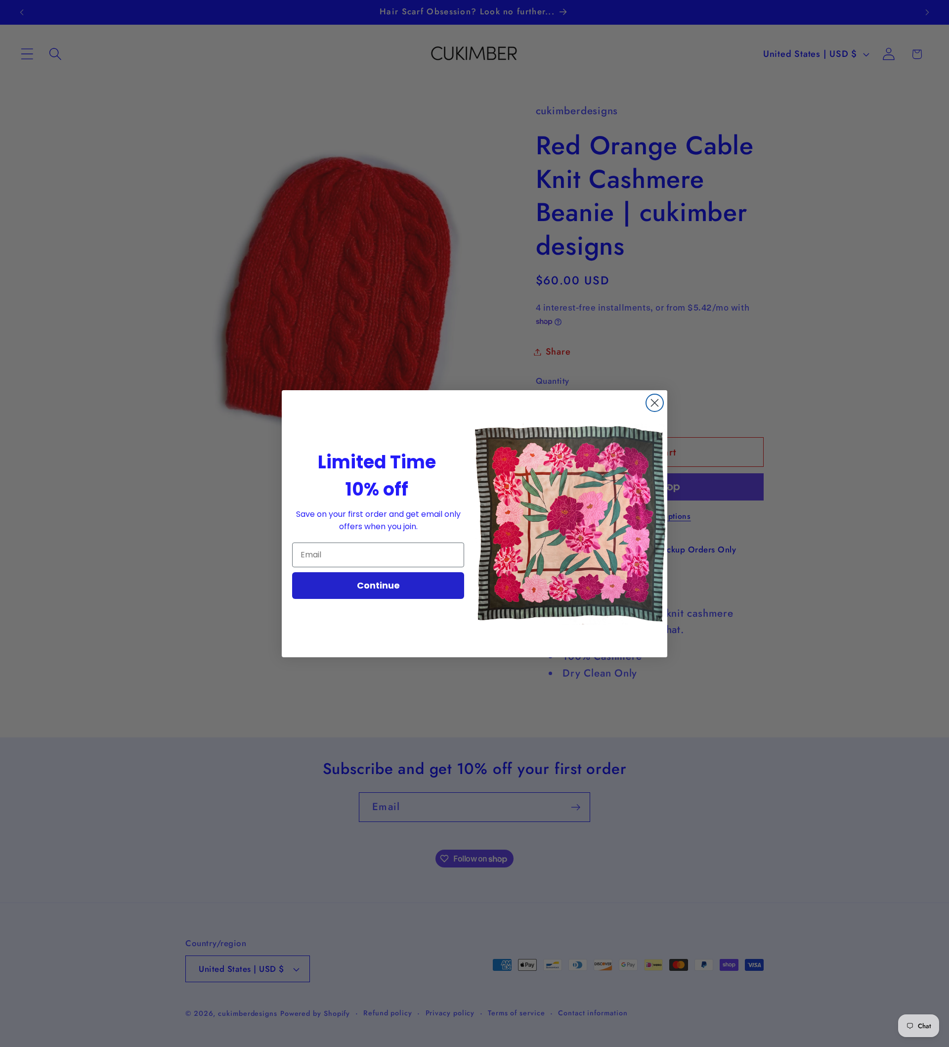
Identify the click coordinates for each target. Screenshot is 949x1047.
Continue (378, 585)
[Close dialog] (654, 402)
